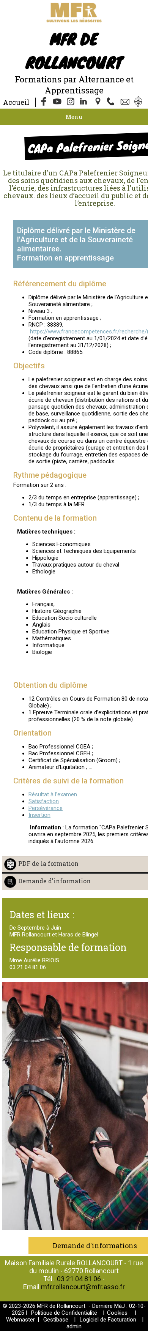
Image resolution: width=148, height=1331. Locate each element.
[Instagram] (71, 102)
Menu (74, 116)
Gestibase (55, 1319)
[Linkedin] (85, 102)
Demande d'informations (95, 1245)
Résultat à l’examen (52, 794)
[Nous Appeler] (112, 102)
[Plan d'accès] (99, 102)
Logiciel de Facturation (108, 1319)
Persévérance (45, 808)
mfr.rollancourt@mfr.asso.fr (83, 1287)
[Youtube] (58, 102)
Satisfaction (43, 801)
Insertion (39, 815)
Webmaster (20, 1319)
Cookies (117, 1312)
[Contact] (126, 102)
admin (74, 1326)
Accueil (16, 102)
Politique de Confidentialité (64, 1312)
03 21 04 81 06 (79, 1279)
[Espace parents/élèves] (140, 102)
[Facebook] (44, 102)
